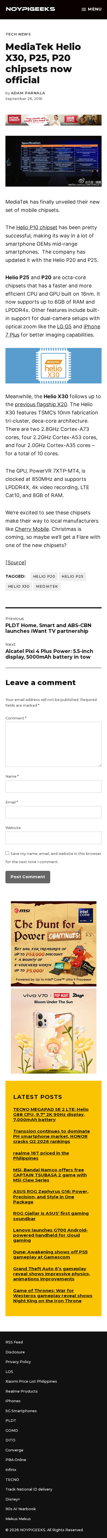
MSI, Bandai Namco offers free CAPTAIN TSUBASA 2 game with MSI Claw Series (50, 1175)
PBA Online (15, 1460)
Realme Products (21, 1391)
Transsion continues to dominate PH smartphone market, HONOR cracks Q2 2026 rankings (51, 1136)
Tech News (18, 34)
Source (15, 562)
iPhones (13, 1401)
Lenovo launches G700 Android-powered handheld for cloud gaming (50, 1235)
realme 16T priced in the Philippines (41, 1155)
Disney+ (12, 1499)
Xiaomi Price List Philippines (31, 1381)
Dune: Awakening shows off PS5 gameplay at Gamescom (50, 1254)
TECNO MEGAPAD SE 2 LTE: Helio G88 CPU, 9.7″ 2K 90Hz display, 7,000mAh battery (51, 1114)
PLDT (10, 1420)
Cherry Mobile (32, 529)
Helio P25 (73, 576)
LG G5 (64, 326)
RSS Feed (14, 1342)
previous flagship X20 (41, 404)
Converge (14, 1450)
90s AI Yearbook (20, 1509)
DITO (10, 1440)
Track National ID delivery (28, 1489)
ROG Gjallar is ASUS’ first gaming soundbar (51, 1216)
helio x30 (19, 586)
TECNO (12, 1480)
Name (12, 776)
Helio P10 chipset (36, 227)
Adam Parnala (28, 93)
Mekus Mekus (18, 1519)
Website (13, 828)
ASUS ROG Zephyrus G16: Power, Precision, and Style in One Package (50, 1196)
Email (11, 802)
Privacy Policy (18, 1362)
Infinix (10, 1470)
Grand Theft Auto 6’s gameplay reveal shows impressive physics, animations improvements (51, 1274)
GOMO (11, 1430)
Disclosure (15, 1352)
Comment (16, 718)
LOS (9, 1372)
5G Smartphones (21, 1411)
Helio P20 (44, 576)
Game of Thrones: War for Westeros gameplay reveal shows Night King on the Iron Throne (52, 1295)
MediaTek (47, 586)
